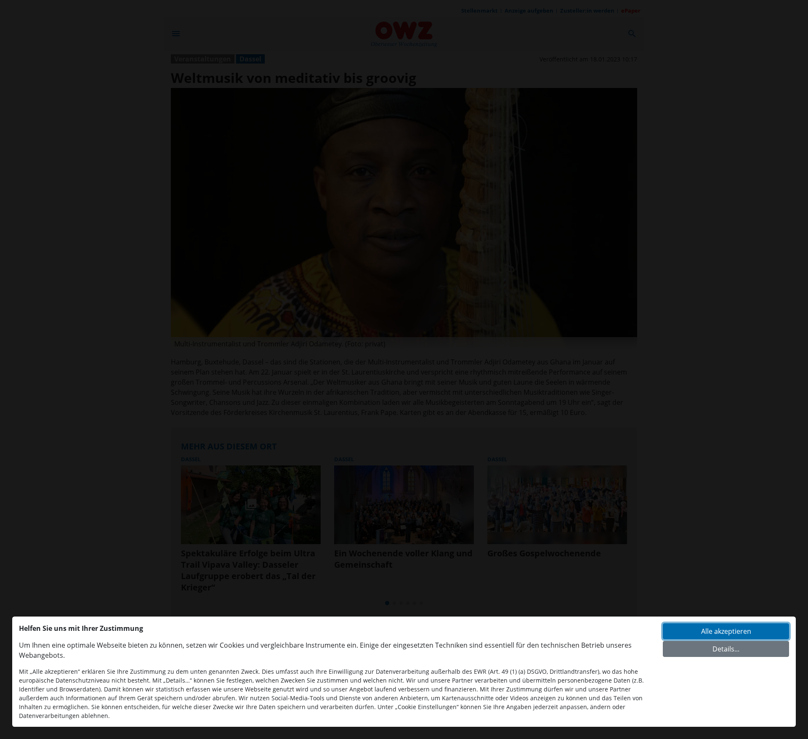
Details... (725, 649)
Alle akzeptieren (726, 631)
